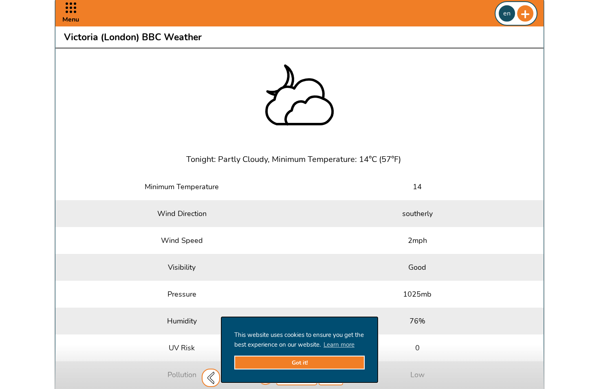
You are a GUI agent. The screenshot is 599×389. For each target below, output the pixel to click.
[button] (70, 13)
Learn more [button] (339, 345)
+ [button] (525, 13)
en (507, 13)
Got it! (300, 363)
